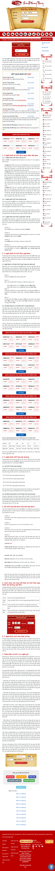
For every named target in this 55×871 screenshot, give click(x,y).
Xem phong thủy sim (21, 762)
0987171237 (6, 344)
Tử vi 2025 (47, 124)
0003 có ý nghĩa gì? (21, 800)
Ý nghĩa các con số (47, 195)
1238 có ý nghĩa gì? (21, 810)
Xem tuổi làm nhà (47, 210)
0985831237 (6, 386)
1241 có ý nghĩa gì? (21, 821)
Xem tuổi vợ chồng (46, 214)
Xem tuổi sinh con (47, 218)
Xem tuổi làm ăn (47, 206)
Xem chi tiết (31, 77)
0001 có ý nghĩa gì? (21, 793)
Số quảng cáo (21, 777)
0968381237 (31, 344)
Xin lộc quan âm (46, 127)
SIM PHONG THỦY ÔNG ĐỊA (32, 834)
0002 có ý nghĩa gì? (21, 797)
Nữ (33, 756)
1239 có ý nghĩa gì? (21, 814)
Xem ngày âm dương (47, 156)
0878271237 (19, 138)
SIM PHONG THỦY (42, 834)
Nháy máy (32, 777)
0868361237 (19, 428)
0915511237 (19, 365)
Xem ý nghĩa (21, 54)
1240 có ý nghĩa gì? (21, 817)
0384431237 (31, 400)
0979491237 (19, 386)
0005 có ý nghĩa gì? (21, 807)
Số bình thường (29, 780)
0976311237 (31, 365)
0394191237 (19, 400)
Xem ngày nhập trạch (47, 148)
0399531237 (19, 358)
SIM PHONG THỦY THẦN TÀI (20, 834)
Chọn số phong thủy (27, 21)
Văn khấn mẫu (48, 198)
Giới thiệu (4, 840)
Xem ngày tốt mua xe (47, 152)
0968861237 (6, 428)
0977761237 (19, 344)
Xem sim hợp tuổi (21, 631)
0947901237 (31, 145)
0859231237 (6, 145)
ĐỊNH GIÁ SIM (49, 834)
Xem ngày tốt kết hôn (47, 139)
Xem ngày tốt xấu (47, 131)
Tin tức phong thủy (47, 191)
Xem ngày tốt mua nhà (47, 143)
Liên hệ (4, 844)
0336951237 (31, 421)
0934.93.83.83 (26, 841)
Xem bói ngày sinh (47, 164)
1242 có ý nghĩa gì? (21, 824)
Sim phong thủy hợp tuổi (47, 183)
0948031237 (31, 379)
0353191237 (6, 138)
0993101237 (19, 337)
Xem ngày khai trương (47, 135)
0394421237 (6, 365)
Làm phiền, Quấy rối (14, 780)
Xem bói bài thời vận (46, 160)
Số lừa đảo (10, 777)
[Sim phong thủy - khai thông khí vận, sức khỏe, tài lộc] (27, 4)
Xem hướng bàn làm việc (46, 187)
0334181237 (19, 407)
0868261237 (31, 428)
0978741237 (31, 337)
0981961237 (31, 386)
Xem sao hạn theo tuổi (47, 202)
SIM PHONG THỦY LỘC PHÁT (8, 834)
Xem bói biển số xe (47, 120)
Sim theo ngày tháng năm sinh (47, 116)
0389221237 (31, 358)
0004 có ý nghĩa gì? (21, 804)
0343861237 (31, 407)
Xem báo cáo (21, 787)
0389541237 (6, 407)
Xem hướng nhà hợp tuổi (46, 223)
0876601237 (19, 379)
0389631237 (31, 138)
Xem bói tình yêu (46, 168)
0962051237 (19, 145)
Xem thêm (21, 152)
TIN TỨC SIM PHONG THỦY (7, 837)
